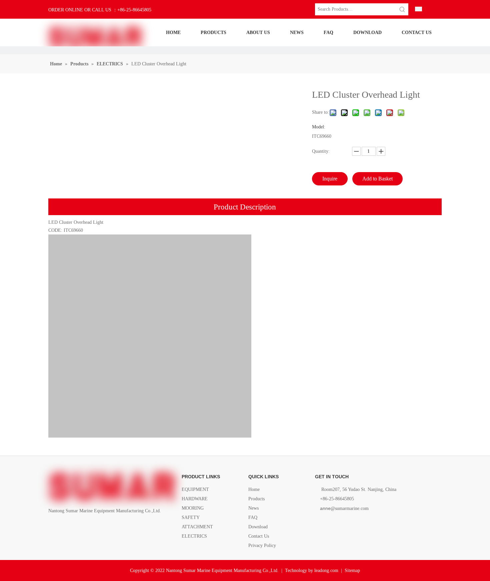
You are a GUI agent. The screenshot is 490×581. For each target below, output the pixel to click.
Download (258, 526)
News (253, 508)
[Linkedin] (64, 526)
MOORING (193, 508)
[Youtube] (86, 526)
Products (256, 498)
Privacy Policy (262, 545)
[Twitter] (75, 526)
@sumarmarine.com (344, 508)
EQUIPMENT (195, 489)
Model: (318, 127)
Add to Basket (377, 178)
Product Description (245, 207)
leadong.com (326, 570)
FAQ (252, 517)
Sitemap (352, 570)
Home (254, 489)
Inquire (329, 178)
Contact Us (258, 536)
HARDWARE (195, 498)
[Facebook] (52, 526)
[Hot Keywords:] (402, 9)
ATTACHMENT (197, 526)
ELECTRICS (194, 536)
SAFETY (191, 517)
